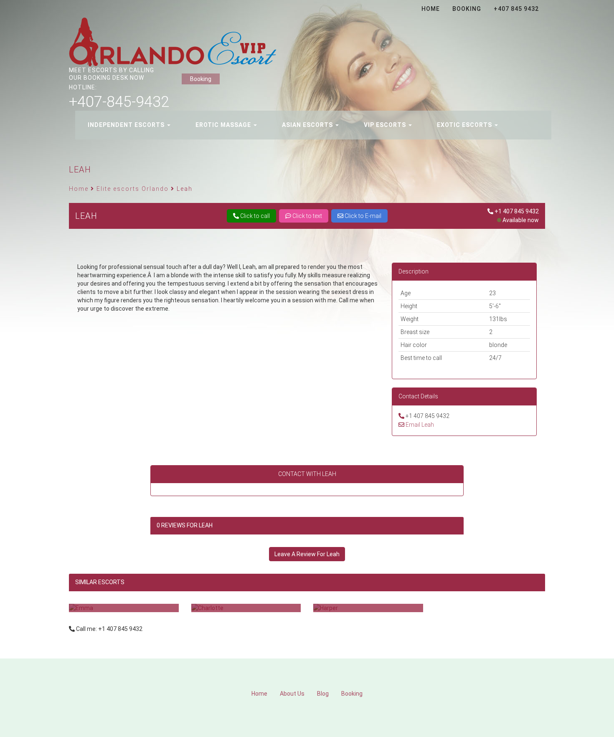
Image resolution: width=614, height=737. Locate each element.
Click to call (254, 216)
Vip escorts (386, 125)
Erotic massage (224, 125)
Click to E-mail (362, 216)
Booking (200, 79)
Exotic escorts (465, 125)
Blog (323, 693)
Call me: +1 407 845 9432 (109, 629)
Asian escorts (308, 125)
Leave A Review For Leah (307, 554)
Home (259, 693)
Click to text (306, 216)
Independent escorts (127, 125)
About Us (292, 693)
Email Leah (420, 424)
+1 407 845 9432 (517, 211)
